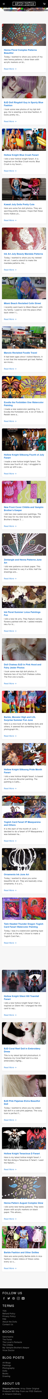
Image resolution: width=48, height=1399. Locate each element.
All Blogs (6, 1362)
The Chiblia (7, 1345)
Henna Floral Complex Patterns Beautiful (20, 51)
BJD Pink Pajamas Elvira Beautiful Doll (22, 1102)
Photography (8, 1368)
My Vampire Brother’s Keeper (15, 1347)
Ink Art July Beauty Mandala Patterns (23, 253)
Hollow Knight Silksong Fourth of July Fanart (24, 456)
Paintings (6, 1365)
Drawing (6, 1376)
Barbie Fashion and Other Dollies (21, 1252)
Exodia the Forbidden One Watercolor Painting (24, 404)
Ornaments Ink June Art (16, 874)
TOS (4, 1311)
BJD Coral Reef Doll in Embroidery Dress (22, 1050)
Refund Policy (8, 1313)
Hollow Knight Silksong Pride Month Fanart (23, 771)
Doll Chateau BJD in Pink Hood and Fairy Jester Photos (22, 666)
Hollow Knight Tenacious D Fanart (22, 1153)
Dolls (4, 1371)
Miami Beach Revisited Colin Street (22, 303)
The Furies (7, 1339)
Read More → (10, 69)
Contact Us (7, 1324)
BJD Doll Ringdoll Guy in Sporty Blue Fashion (23, 104)
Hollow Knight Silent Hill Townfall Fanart (21, 997)
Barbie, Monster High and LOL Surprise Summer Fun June (20, 718)
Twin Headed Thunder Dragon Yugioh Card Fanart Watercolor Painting (23, 925)
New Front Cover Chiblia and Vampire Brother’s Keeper (23, 509)
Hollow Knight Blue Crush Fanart (21, 154)
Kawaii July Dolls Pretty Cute (19, 204)
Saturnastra (7, 1336)
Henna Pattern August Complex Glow (23, 1202)
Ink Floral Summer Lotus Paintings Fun (22, 613)
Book (4, 1373)
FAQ (4, 1319)
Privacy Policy (9, 1316)
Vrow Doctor (8, 1350)
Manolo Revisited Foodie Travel (20, 352)
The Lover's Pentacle (12, 1342)
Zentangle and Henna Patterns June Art (23, 561)
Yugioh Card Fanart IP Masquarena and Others (22, 823)
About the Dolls (9, 1321)
